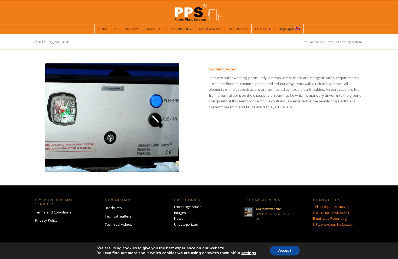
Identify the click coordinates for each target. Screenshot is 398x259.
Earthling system (52, 42)
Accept (285, 250)
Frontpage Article (188, 206)
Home (329, 42)
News (178, 218)
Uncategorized (186, 224)
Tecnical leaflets (118, 216)
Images (180, 212)
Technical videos (118, 224)
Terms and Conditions (53, 212)
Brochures (113, 207)
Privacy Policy (46, 220)
